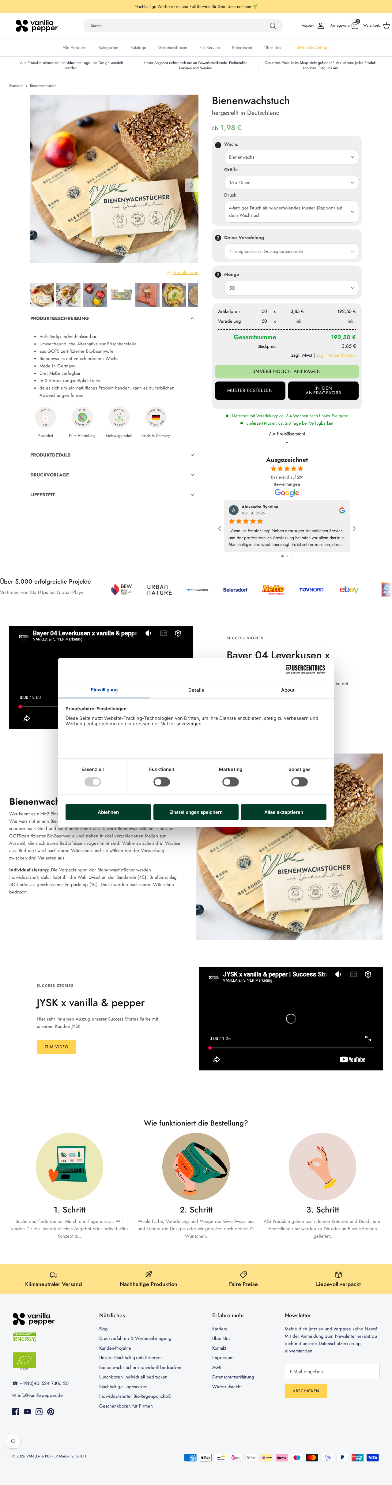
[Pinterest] (50, 1411)
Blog (103, 1328)
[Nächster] (191, 185)
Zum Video (56, 1047)
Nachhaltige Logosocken (123, 1386)
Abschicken (306, 1391)
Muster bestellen (250, 390)
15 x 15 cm (240, 182)
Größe (231, 170)
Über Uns (272, 47)
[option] (114, 179)
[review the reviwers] (342, 510)
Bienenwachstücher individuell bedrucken (140, 1367)
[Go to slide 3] (291, 556)
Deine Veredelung (244, 237)
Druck (230, 195)
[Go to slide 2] (287, 556)
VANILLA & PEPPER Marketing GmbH (56, 1456)
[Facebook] (15, 1411)
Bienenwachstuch (43, 85)
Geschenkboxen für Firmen (126, 1406)
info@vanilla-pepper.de (40, 1395)
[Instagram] (39, 1411)
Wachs (231, 144)
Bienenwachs (241, 157)
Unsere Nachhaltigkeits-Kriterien (130, 1357)
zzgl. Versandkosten (336, 355)
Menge (231, 274)
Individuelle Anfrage (311, 47)
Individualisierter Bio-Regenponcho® (135, 1396)
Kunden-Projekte (115, 1348)
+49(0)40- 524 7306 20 (44, 1383)
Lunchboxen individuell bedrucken (133, 1377)
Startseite (16, 85)
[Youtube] (27, 1411)
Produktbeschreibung (59, 318)
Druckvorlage (49, 475)
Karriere (220, 1328)
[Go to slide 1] (282, 556)
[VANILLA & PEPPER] (36, 25)
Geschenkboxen (172, 47)
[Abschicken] (273, 25)
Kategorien (108, 47)
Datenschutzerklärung (233, 1377)
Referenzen (242, 47)
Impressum (223, 1357)
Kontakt (219, 1348)
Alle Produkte (74, 47)
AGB (216, 1367)
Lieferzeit (42, 494)
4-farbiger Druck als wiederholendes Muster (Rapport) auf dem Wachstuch (285, 212)
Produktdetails (50, 455)
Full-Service (209, 47)
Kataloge (138, 47)
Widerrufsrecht (227, 1386)
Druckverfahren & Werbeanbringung (135, 1338)
